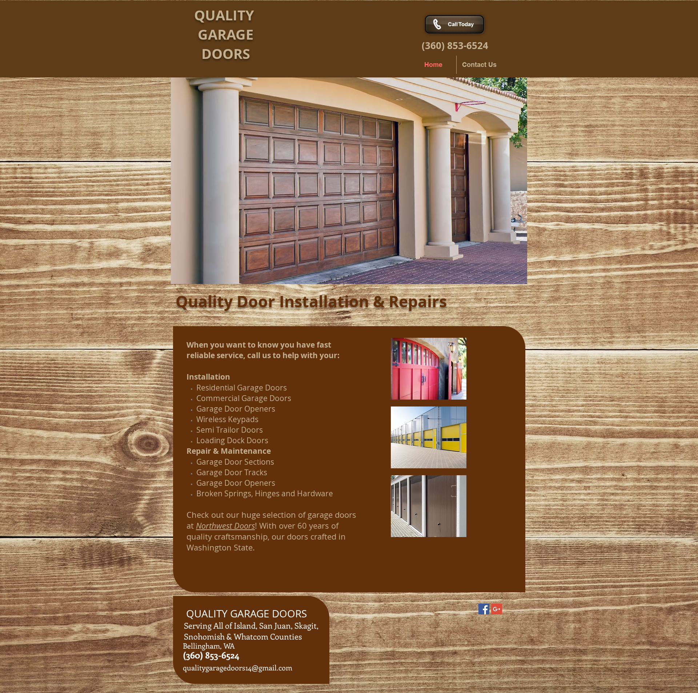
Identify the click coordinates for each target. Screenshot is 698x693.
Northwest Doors (225, 525)
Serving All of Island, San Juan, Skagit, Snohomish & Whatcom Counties (251, 631)
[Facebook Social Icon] (483, 609)
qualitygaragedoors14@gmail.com (237, 667)
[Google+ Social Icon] (496, 609)
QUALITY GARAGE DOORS (238, 34)
